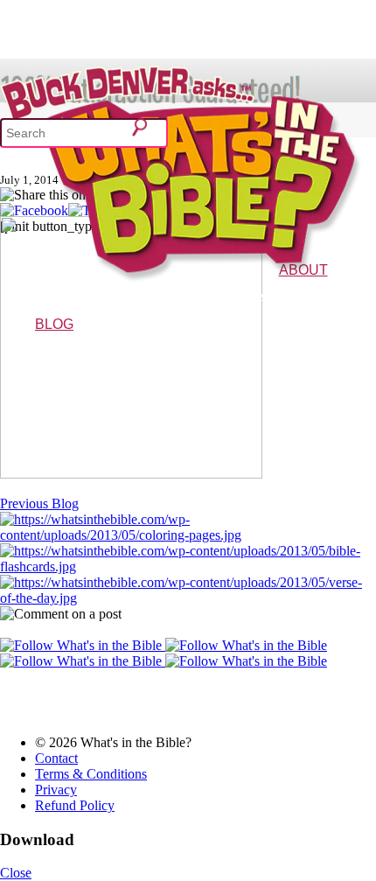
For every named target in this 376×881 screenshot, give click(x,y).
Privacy (56, 789)
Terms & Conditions (91, 773)
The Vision (264, 295)
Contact (56, 758)
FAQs (354, 295)
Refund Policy (75, 805)
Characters (315, 295)
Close (15, 872)
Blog (54, 324)
